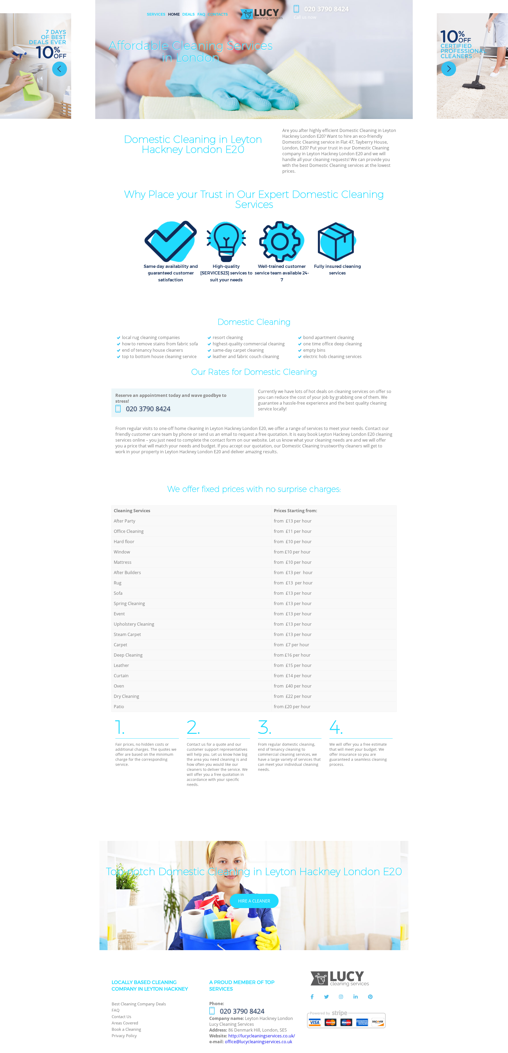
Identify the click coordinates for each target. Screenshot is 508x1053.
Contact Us (121, 1016)
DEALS (188, 14)
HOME (174, 14)
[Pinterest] (370, 997)
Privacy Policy (124, 1035)
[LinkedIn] (355, 997)
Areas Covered (125, 1022)
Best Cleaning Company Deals (139, 1003)
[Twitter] (326, 997)
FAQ (116, 1010)
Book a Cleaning (126, 1029)
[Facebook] (312, 997)
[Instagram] (341, 997)
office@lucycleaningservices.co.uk (258, 1042)
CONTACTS (218, 14)
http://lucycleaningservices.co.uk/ (261, 1036)
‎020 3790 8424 (148, 408)
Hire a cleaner (254, 901)
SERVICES (156, 14)
